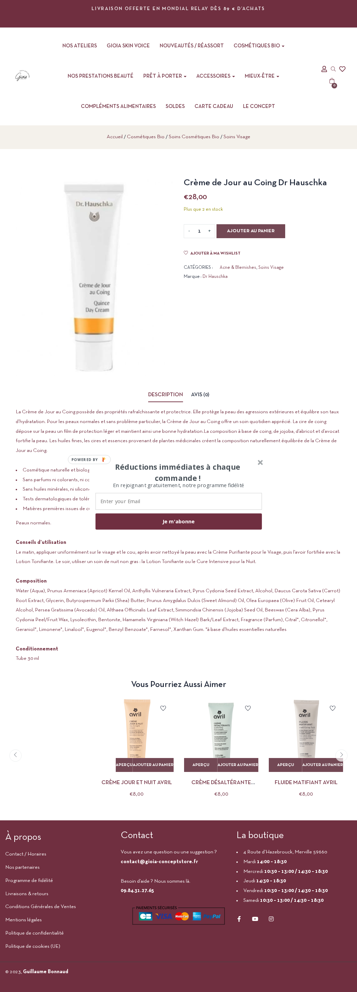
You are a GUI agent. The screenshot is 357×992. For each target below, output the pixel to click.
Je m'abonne (178, 521)
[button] (177, 472)
